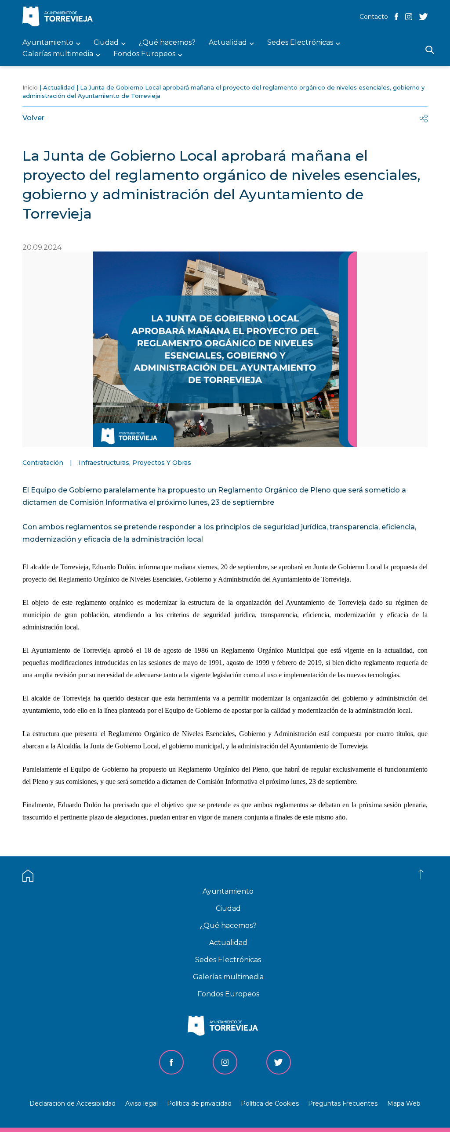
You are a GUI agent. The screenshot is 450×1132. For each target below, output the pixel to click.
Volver (33, 118)
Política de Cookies (270, 1103)
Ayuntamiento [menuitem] (47, 43)
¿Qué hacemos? (228, 925)
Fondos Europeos (228, 994)
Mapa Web (404, 1103)
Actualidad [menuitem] (228, 43)
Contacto (373, 17)
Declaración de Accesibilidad (72, 1103)
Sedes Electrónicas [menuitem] (300, 43)
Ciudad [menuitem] (106, 43)
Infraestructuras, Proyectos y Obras (135, 463)
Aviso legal (141, 1103)
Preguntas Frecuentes (342, 1103)
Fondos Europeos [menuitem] (144, 54)
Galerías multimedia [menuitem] (57, 54)
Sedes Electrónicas (228, 960)
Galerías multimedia (228, 977)
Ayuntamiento (228, 891)
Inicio (30, 87)
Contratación (42, 463)
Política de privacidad (199, 1103)
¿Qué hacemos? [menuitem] (167, 43)
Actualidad (59, 87)
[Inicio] (59, 17)
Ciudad (228, 908)
